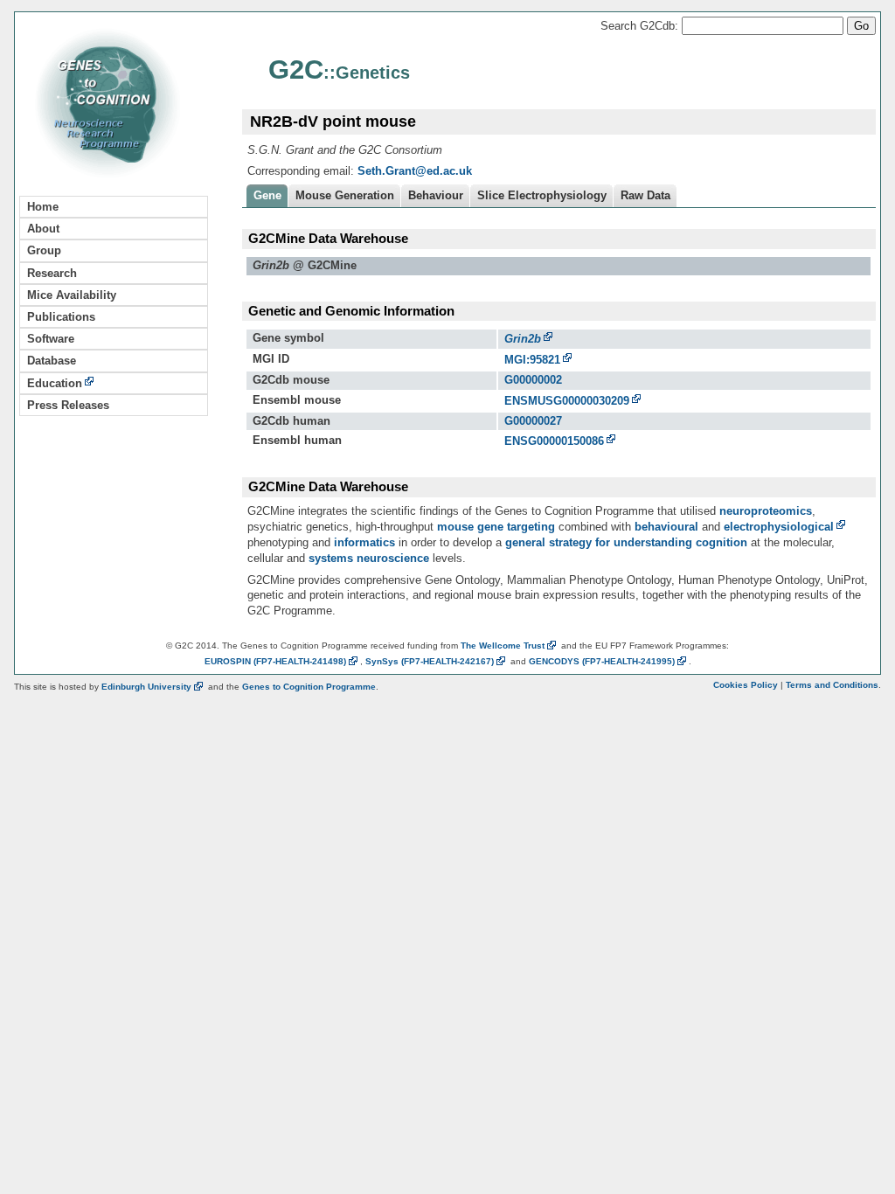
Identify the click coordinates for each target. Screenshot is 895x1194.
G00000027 (533, 420)
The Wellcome (503, 645)
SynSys (429, 661)
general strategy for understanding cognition (626, 542)
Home (43, 206)
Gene (267, 195)
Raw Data (645, 195)
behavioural (666, 526)
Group (44, 250)
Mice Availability (71, 295)
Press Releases (68, 405)
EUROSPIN (275, 661)
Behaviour (435, 195)
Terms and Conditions (832, 685)
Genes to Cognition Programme (309, 686)
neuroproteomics (765, 510)
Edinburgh (146, 686)
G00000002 (533, 379)
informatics (364, 542)
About (43, 228)
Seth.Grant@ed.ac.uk (414, 170)
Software (50, 338)
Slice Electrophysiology (542, 195)
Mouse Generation (344, 195)
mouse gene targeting (496, 526)
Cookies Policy (745, 685)
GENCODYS (602, 661)
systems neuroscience (369, 558)
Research (52, 273)
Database (51, 360)
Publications (61, 316)
